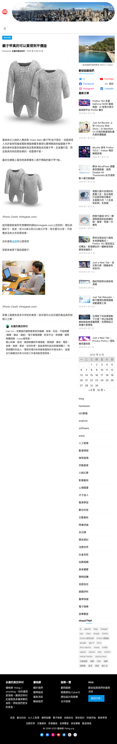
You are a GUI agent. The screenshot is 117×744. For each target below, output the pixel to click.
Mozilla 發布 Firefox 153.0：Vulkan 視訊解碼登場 (103, 150)
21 (86, 380)
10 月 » (101, 390)
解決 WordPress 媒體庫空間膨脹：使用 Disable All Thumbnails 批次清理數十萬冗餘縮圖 (97, 172)
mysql (96, 647)
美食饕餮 (83, 569)
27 (81, 385)
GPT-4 (91, 643)
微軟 (92, 661)
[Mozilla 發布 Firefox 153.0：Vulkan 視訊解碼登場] (84, 152)
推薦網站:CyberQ (70, 692)
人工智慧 (83, 443)
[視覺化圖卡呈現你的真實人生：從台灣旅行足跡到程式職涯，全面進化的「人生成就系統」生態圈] (84, 196)
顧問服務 (65, 687)
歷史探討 (83, 539)
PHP (99, 652)
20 (81, 380)
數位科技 (83, 510)
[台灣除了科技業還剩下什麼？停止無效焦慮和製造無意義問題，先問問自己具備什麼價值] (84, 317)
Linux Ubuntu (85, 647)
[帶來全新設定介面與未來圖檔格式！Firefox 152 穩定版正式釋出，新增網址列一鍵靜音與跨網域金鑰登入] (84, 239)
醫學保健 (83, 599)
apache (87, 629)
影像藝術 (83, 480)
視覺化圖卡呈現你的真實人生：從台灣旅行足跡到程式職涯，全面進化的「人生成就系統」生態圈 (102, 197)
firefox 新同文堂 (87, 638)
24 (101, 380)
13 (81, 375)
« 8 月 (91, 390)
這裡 (14, 241)
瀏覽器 (82, 666)
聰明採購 (7, 38)
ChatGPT (104, 629)
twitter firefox (86, 656)
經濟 (90, 666)
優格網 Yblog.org (65, 728)
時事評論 (83, 524)
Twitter (107, 652)
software (84, 428)
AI (80, 629)
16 (96, 375)
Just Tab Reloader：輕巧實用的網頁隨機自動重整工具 (103, 300)
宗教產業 (83, 465)
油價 (105, 661)
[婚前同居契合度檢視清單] (84, 282)
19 (112, 375)
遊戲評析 (83, 591)
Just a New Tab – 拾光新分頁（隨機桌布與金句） (103, 265)
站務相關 (83, 562)
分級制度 (83, 661)
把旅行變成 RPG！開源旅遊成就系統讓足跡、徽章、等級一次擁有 (103, 220)
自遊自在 (83, 584)
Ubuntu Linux (100, 656)
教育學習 (83, 502)
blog (81, 398)
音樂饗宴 (83, 614)
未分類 (82, 532)
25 (107, 380)
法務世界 (83, 547)
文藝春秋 (83, 517)
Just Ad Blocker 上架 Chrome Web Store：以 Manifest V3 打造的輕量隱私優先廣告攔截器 (103, 128)
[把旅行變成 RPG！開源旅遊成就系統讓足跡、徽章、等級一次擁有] (84, 221)
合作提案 (65, 701)
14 (86, 375)
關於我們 (38, 687)
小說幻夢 (83, 472)
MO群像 (83, 413)
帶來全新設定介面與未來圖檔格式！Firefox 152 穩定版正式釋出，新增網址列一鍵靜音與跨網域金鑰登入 (96, 243)
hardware (84, 406)
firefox (105, 633)
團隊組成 (38, 692)
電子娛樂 (83, 606)
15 (91, 375)
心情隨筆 (83, 487)
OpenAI (92, 652)
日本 (99, 661)
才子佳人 (83, 495)
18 (107, 375)
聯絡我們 (38, 701)
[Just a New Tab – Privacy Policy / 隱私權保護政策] (84, 339)
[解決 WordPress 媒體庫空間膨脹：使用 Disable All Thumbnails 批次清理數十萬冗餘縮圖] (84, 170)
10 (102, 369)
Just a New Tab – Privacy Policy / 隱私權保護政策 (97, 340)
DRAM (88, 633)
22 (91, 380)
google (83, 643)
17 (102, 375)
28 (86, 385)
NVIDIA (104, 647)
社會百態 (83, 554)
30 (96, 385)
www (82, 435)
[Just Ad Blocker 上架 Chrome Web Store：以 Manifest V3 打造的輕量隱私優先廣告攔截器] (84, 127)
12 (112, 369)
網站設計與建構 (69, 696)
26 (112, 380)
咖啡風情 (83, 458)
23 (96, 380)
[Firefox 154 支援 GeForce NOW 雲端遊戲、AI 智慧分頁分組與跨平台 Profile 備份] (84, 103)
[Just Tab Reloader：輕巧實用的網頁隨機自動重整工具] (84, 300)
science (83, 420)
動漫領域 (83, 450)
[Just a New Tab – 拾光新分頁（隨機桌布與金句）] (84, 264)
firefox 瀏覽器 (103, 638)
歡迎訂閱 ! (96, 698)
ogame (83, 652)
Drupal (96, 633)
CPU (81, 633)
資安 (97, 666)
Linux (99, 643)
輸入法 (104, 666)
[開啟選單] (4, 28)
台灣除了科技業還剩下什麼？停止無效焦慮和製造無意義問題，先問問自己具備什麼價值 (96, 320)
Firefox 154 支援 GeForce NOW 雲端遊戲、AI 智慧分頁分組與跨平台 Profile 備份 (96, 105)
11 (107, 369)
